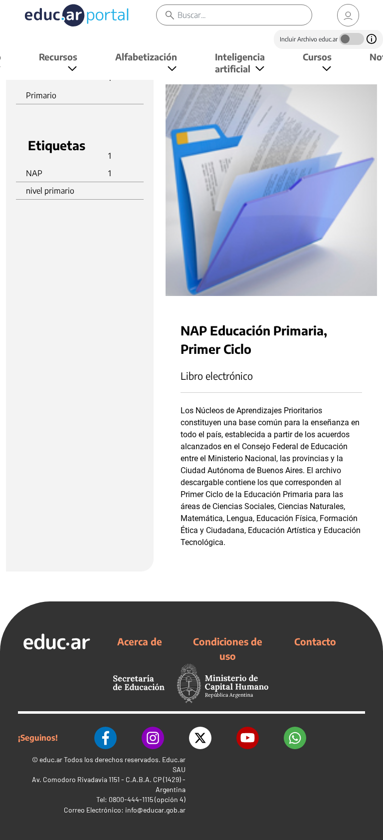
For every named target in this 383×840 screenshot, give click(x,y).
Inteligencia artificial (240, 62)
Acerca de (139, 641)
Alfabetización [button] (146, 56)
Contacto (315, 641)
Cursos (317, 56)
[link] (348, 15)
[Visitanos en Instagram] (153, 738)
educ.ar (50, 759)
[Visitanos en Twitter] (200, 738)
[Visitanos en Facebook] (105, 738)
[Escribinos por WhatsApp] (295, 738)
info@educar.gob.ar (155, 810)
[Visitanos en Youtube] (247, 738)
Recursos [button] (58, 56)
